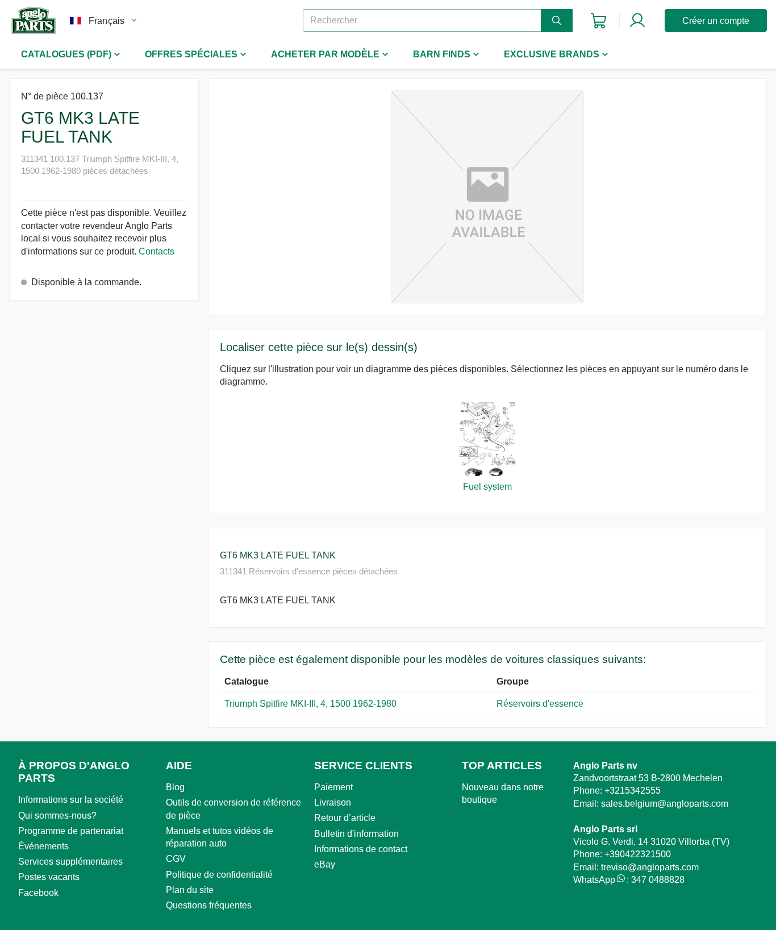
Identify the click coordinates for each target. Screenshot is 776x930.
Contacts (156, 251)
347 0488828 (658, 880)
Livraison (332, 802)
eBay (324, 864)
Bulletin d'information (356, 834)
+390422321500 (637, 854)
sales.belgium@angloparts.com (664, 803)
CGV (176, 859)
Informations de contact (360, 849)
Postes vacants (49, 877)
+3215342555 (632, 790)
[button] (487, 197)
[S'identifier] (637, 20)
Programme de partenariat (70, 831)
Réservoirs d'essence (541, 703)
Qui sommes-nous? (57, 815)
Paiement (333, 787)
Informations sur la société (70, 799)
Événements (43, 846)
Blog (175, 787)
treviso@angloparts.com (650, 867)
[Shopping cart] (598, 20)
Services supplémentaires (70, 861)
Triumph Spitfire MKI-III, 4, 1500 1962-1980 (310, 703)
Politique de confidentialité (219, 874)
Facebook (38, 893)
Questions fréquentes (209, 905)
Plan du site (190, 890)
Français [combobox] (106, 21)
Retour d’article (345, 818)
